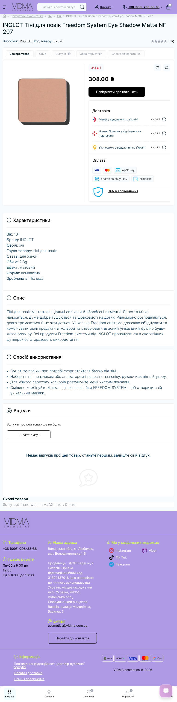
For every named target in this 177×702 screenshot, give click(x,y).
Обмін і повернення (123, 191)
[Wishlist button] (157, 67)
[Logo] (22, 7)
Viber (153, 550)
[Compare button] (166, 67)
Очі (50, 16)
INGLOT (26, 41)
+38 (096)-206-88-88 (20, 549)
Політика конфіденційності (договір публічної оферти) (49, 665)
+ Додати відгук (28, 435)
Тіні (59, 16)
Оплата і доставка (28, 673)
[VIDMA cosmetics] (29, 522)
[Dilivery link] (164, 119)
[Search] (82, 7)
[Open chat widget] (165, 691)
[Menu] (5, 7)
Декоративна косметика (27, 16)
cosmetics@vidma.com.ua (67, 625)
